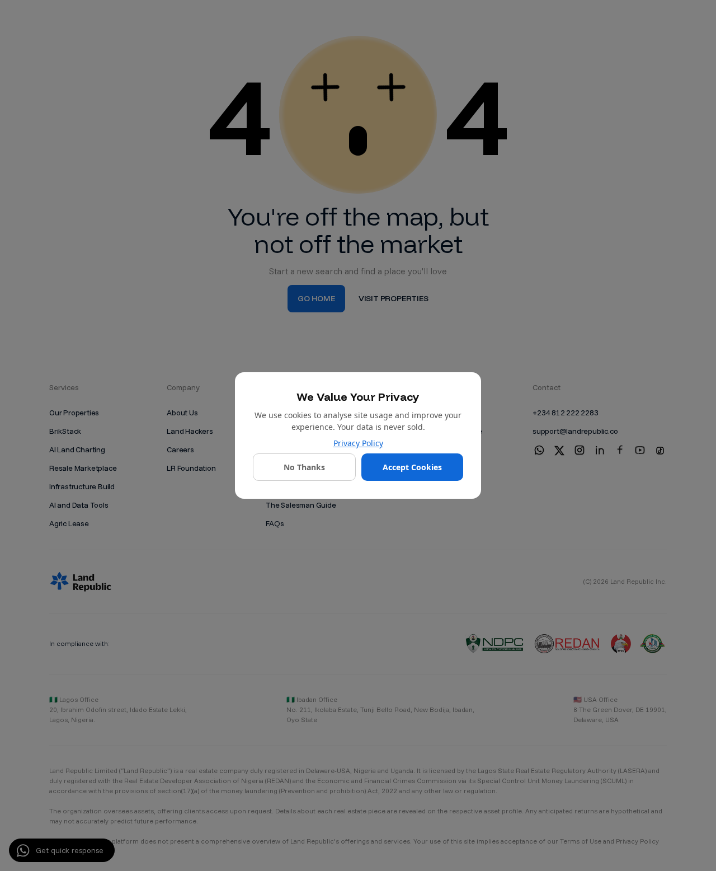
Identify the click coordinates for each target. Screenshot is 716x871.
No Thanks (304, 467)
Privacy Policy (358, 443)
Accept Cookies (412, 467)
